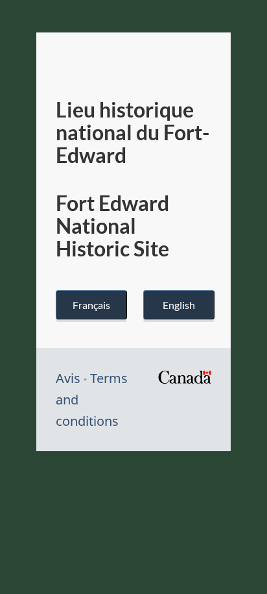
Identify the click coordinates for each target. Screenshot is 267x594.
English (179, 305)
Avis (68, 378)
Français (91, 305)
